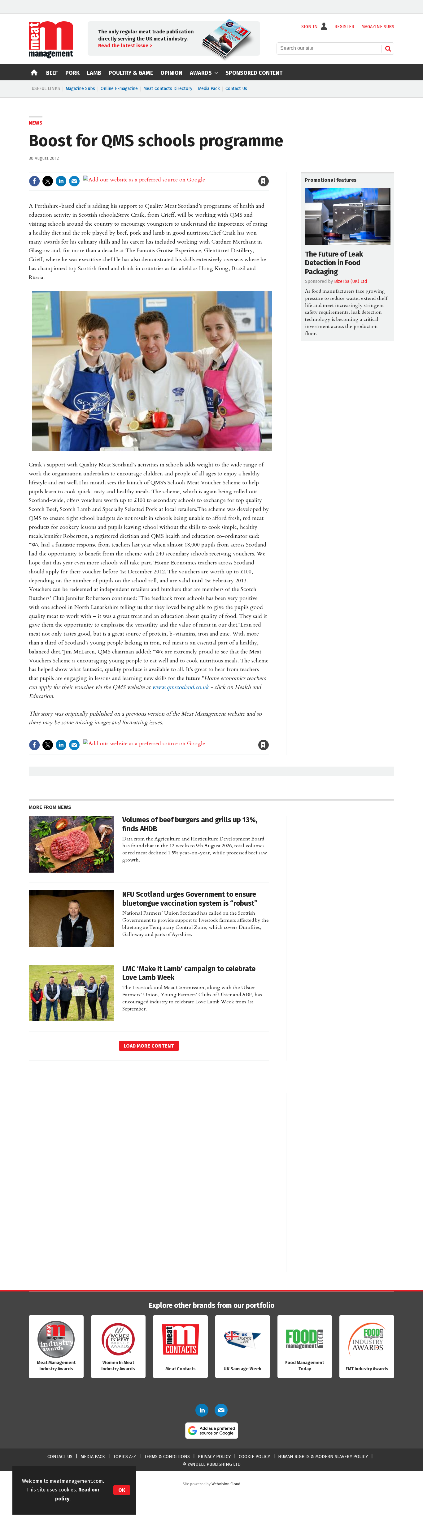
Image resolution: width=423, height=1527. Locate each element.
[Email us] (221, 1410)
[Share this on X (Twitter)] (47, 181)
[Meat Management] (51, 56)
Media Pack (209, 88)
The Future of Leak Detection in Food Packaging (334, 263)
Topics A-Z (124, 1456)
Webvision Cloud (226, 1484)
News (35, 123)
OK (121, 1490)
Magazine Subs (80, 88)
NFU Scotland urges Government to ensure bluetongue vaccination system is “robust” (190, 899)
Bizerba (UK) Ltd (350, 281)
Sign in (191, 168)
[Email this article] (74, 181)
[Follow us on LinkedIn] (201, 1410)
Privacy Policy (214, 1456)
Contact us (59, 1456)
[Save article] (263, 181)
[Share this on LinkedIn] (61, 181)
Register (344, 26)
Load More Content (149, 1046)
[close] (268, 168)
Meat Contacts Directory (167, 88)
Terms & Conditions (167, 1456)
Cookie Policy (254, 1456)
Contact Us (236, 88)
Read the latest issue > (125, 46)
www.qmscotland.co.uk (180, 687)
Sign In (309, 26)
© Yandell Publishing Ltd (211, 1464)
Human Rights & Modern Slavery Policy (323, 1456)
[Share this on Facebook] (34, 181)
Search (388, 48)
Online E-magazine (119, 88)
